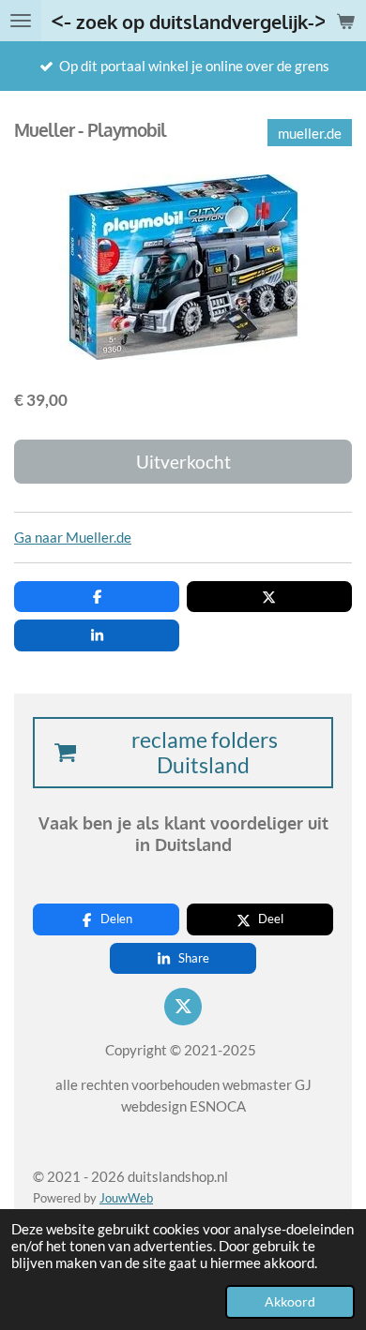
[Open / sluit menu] (20, 20)
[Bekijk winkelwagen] (345, 20)
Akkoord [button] (290, 1301)
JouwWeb (126, 1198)
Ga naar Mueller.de (72, 537)
